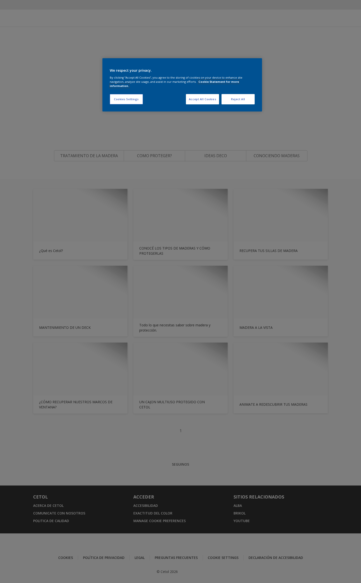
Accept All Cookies (202, 99)
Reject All (238, 99)
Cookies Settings (126, 99)
